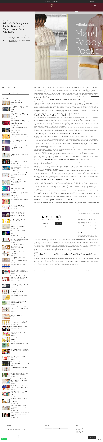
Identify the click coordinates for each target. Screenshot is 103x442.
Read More (13, 104)
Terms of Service (79, 431)
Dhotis (76, 104)
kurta (58, 239)
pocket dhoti (45, 93)
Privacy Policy (79, 432)
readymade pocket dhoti (40, 90)
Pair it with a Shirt (40, 183)
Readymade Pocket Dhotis (60, 115)
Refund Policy (79, 429)
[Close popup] (77, 204)
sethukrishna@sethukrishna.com (60, 428)
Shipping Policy (79, 428)
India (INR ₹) (91, 1)
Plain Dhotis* (39, 139)
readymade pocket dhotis (44, 127)
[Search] (95, 1)
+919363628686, (49, 428)
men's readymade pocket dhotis (48, 258)
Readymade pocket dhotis (40, 117)
